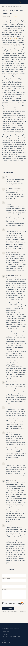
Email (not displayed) (6, 578)
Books (14, 2)
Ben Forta (5, 2)
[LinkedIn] (5, 642)
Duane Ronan (9, 177)
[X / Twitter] (2, 642)
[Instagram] (10, 642)
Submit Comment (8, 608)
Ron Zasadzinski (10, 275)
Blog (20, 2)
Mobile (15, 16)
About (24, 2)
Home (3, 636)
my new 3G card (13, 38)
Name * (3, 573)
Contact (18, 636)
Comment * (4, 589)
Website (3, 584)
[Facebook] (7, 642)
